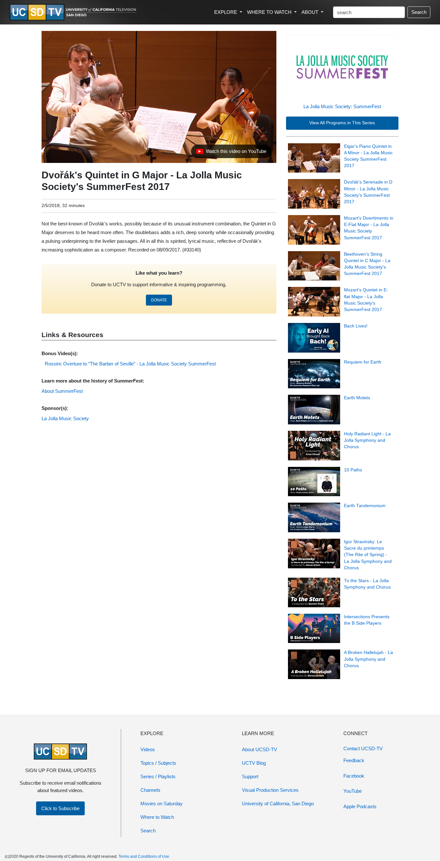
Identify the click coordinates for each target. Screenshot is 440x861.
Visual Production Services (270, 790)
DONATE (159, 300)
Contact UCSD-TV (363, 748)
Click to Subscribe (60, 808)
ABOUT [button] (310, 12)
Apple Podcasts (360, 806)
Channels (150, 790)
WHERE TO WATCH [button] (270, 12)
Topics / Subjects (158, 763)
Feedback (353, 760)
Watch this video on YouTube (231, 152)
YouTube (352, 791)
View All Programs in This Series (342, 122)
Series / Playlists (158, 776)
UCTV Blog (254, 763)
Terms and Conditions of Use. (144, 856)
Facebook (353, 776)
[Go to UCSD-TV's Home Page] (74, 12)
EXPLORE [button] (226, 12)
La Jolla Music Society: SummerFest (342, 106)
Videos (147, 749)
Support (250, 776)
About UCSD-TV (259, 749)
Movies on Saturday (161, 803)
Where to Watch (157, 817)
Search (418, 12)
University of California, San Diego (278, 803)
